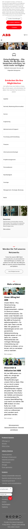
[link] (8, 354)
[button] (14, 19)
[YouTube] (20, 517)
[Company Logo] (6, 35)
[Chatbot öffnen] (10, 498)
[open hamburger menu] (1, 40)
